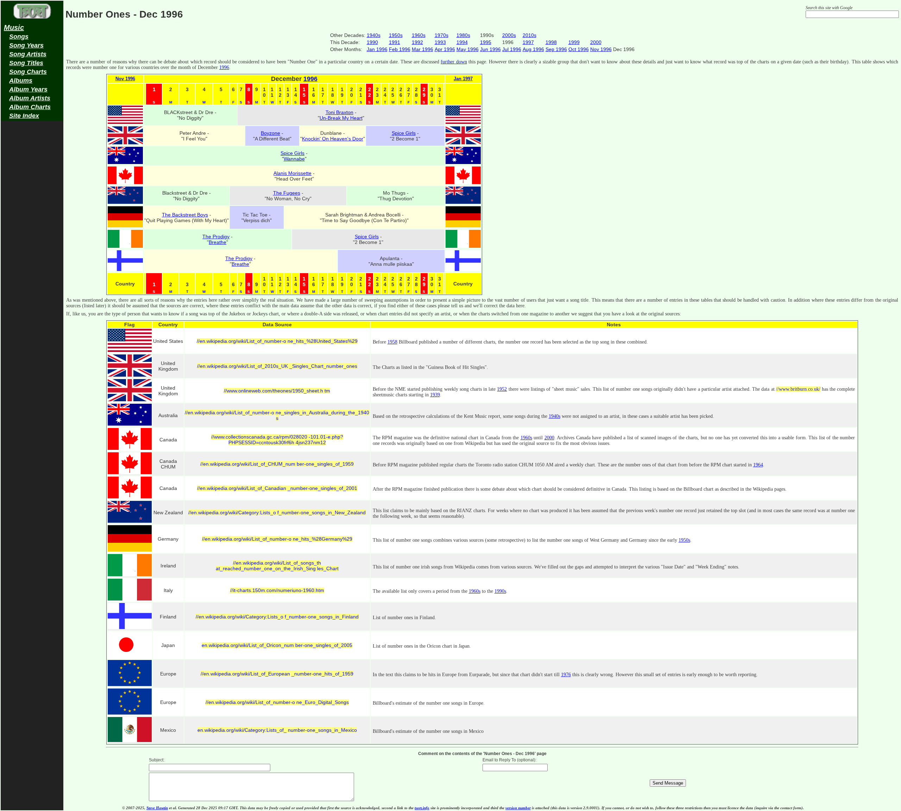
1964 (758, 464)
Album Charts (30, 107)
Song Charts (28, 71)
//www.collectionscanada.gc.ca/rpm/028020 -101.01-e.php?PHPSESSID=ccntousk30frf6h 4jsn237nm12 (277, 439)
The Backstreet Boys (185, 215)
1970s (441, 35)
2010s (529, 35)
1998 (551, 42)
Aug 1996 (533, 49)
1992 (417, 42)
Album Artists (29, 98)
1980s (463, 35)
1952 (502, 389)
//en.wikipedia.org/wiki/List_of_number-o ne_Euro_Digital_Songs (277, 702)
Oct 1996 (578, 49)
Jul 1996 (511, 49)
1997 (528, 42)
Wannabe (294, 159)
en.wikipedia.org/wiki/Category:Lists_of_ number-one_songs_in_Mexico (277, 730)
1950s (396, 35)
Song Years (26, 45)
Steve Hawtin (157, 808)
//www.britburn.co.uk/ (798, 389)
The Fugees (286, 193)
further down (454, 61)
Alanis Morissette (292, 173)
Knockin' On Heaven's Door (332, 139)
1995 (485, 42)
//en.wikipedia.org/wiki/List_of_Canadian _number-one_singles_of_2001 (277, 488)
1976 (566, 674)
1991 (394, 42)
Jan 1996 (377, 49)
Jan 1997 (463, 78)
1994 (462, 42)
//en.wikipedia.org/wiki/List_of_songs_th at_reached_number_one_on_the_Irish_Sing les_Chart (277, 565)
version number (518, 808)
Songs (19, 36)
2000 (595, 42)
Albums (20, 80)
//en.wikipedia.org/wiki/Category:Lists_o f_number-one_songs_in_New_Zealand (277, 512)
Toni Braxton (339, 112)
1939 (435, 394)
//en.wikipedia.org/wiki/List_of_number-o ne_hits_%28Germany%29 (277, 539)
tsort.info (422, 808)
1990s (500, 591)
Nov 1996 (601, 49)
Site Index (24, 115)
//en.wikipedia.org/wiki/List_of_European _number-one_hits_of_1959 (277, 674)
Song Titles (26, 63)
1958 (392, 342)
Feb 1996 (399, 49)
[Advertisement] (32, 234)
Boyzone (270, 133)
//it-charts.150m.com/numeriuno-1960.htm (277, 590)
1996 (224, 67)
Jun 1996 (490, 49)
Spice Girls (404, 133)
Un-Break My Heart (341, 118)
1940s (373, 35)
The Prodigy (215, 236)
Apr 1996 (445, 49)
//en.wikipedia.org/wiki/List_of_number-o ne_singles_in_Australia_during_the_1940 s (277, 415)
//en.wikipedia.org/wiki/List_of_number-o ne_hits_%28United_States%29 (277, 341)
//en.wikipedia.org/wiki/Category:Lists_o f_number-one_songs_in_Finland (277, 617)
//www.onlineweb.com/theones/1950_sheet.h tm (277, 391)
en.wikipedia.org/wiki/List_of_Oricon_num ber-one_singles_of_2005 (277, 645)
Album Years (28, 89)
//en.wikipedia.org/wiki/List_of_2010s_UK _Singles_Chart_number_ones (277, 366)
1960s (419, 35)
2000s (509, 35)
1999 (574, 42)
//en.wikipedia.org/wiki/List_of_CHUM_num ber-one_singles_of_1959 (277, 464)
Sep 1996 (556, 49)
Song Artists (27, 54)
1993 (440, 42)
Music (14, 27)
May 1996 (467, 49)
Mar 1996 (422, 49)
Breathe (217, 242)
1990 (372, 42)
